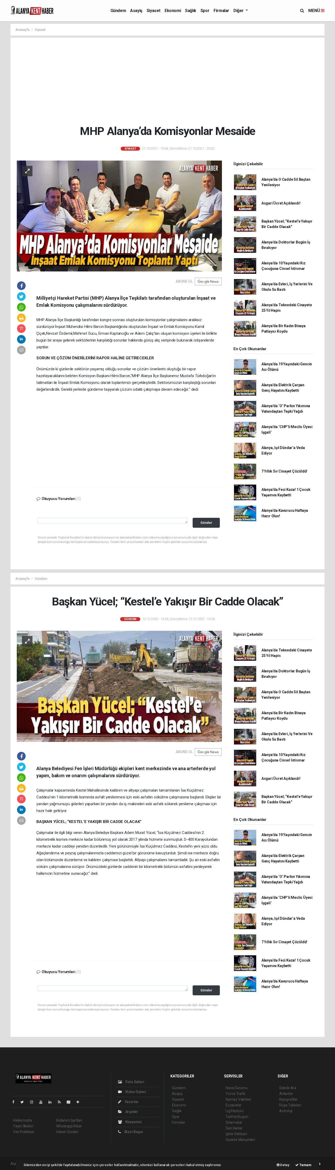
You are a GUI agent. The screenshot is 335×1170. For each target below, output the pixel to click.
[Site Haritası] (71, 1102)
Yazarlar (131, 1102)
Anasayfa (22, 30)
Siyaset (153, 10)
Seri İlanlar (234, 1128)
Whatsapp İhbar (69, 1126)
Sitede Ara (287, 1088)
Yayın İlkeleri (23, 1126)
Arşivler (131, 1112)
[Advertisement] (167, 81)
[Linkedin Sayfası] (52, 1102)
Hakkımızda (22, 1120)
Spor (204, 10)
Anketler (286, 1094)
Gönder (206, 523)
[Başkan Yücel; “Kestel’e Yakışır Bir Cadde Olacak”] (119, 686)
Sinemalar (234, 1122)
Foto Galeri (134, 1082)
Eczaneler (234, 1105)
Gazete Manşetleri (240, 1140)
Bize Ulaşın (133, 1132)
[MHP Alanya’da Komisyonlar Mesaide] (119, 216)
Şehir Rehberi (236, 1134)
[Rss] (61, 1102)
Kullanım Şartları (69, 1120)
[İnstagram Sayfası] (33, 1102)
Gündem (118, 10)
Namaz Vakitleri (238, 1099)
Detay (284, 1165)
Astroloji (285, 1111)
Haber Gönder (67, 1132)
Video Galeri (135, 1092)
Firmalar (221, 10)
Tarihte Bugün (237, 1117)
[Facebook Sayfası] (15, 1102)
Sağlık (190, 10)
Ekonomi (173, 10)
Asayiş (136, 10)
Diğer (239, 10)
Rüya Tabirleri (290, 1105)
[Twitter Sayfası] (24, 1102)
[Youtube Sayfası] (43, 1102)
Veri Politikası (23, 1132)
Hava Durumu (237, 1088)
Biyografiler (288, 1099)
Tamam (305, 1165)
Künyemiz (133, 1122)
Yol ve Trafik (235, 1094)
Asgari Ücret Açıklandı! (280, 203)
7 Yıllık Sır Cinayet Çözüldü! (284, 471)
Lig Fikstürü (235, 1111)
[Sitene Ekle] (79, 1102)
